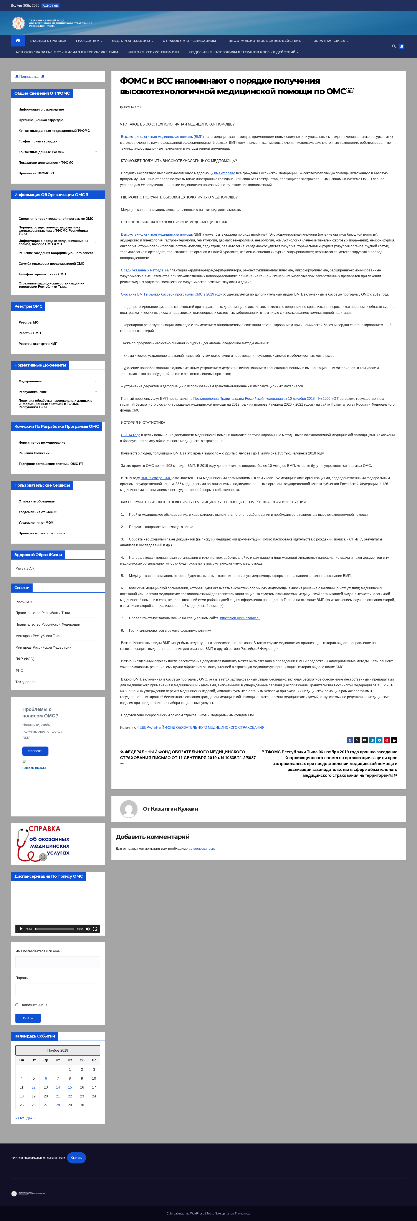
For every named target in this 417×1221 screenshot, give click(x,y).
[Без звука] (88, 929)
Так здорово (25, 682)
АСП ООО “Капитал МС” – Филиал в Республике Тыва (67, 52)
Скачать (76, 1157)
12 (34, 1087)
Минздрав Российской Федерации (43, 647)
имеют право (224, 173)
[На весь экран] (95, 929)
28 (58, 1105)
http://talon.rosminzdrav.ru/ (240, 618)
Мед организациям (131, 41)
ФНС (19, 670)
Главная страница (48, 41)
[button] (394, 46)
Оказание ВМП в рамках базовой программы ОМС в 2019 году (171, 294)
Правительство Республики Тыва (42, 613)
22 (70, 1096)
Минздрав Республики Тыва (38, 636)
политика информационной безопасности (38, 1157)
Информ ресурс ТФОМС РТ (154, 52)
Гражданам (88, 41)
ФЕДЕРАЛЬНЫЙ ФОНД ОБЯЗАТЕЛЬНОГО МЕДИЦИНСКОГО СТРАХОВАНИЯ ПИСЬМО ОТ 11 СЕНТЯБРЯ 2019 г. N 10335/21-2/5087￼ (188, 758)
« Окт (19, 1118)
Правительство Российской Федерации (47, 624)
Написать (35, 751)
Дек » (30, 1118)
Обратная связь (329, 41)
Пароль (21, 978)
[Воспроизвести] (21, 929)
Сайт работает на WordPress (186, 1213)
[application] (57, 909)
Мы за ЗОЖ (25, 568)
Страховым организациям (190, 41)
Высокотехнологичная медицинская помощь (157, 234)
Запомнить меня (34, 1005)
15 (70, 1087)
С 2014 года (130, 435)
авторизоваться (201, 848)
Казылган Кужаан (174, 809)
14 (58, 1087)
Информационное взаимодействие (265, 41)
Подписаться (29, 76)
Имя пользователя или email (38, 951)
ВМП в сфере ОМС (156, 478)
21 (58, 1096)
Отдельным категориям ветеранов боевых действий (243, 52)
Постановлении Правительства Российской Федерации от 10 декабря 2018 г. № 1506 (262, 398)
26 (34, 1105)
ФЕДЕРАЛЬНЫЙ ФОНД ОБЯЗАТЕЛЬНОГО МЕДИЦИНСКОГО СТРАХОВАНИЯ (201, 727)
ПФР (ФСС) (24, 659)
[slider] (54, 929)
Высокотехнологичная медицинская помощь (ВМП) (162, 137)
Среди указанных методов (142, 270)
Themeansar (242, 1213)
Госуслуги (23, 601)
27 (46, 1105)
